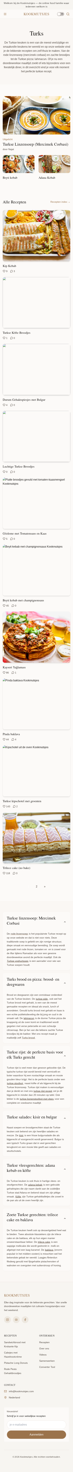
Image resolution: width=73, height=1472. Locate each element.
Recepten (44, 1342)
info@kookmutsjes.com (21, 1391)
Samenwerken (47, 1360)
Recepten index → (60, 201)
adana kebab (35, 1184)
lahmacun (29, 1018)
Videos (43, 1354)
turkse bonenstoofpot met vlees (37, 1098)
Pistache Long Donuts (16, 1362)
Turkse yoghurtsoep (17, 961)
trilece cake (44, 1242)
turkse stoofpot (15, 1083)
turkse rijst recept (43, 1091)
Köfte (18, 1196)
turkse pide (42, 998)
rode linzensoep (19, 933)
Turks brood (28, 1037)
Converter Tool (47, 1367)
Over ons (44, 1348)
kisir (21, 1135)
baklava (49, 1249)
